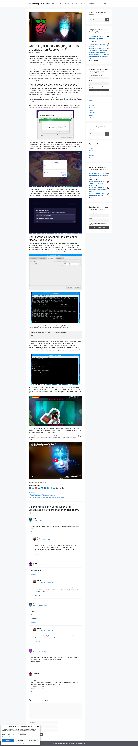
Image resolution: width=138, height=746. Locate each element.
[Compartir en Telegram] (48, 488)
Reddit (91, 153)
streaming (36, 494)
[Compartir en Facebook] (30, 488)
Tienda (98, 3)
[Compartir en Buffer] (57, 488)
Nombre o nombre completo (95, 75)
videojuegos (43, 494)
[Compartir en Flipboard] (60, 488)
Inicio (53, 3)
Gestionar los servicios (6, 736)
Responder (33, 531)
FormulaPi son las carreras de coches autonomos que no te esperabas (47, 497)
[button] (38, 726)
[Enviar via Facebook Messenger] (54, 488)
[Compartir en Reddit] (36, 488)
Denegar (20, 740)
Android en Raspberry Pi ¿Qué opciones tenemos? (42, 495)
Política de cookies (20, 743)
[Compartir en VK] (39, 488)
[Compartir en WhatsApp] (51, 488)
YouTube (91, 155)
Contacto (105, 3)
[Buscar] (107, 19)
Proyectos (82, 3)
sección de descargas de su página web (65, 98)
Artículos (67, 3)
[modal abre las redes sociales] (63, 488)
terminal (77, 349)
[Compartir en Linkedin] (42, 488)
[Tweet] (33, 488)
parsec (32, 494)
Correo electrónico (94, 158)
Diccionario (91, 3)
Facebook (92, 148)
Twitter (91, 150)
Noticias (60, 3)
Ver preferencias (33, 740)
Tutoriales (74, 3)
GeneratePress (81, 743)
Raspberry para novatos (39, 4)
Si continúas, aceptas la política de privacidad (98, 86)
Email (90, 80)
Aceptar (8, 740)
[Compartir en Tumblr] (45, 488)
